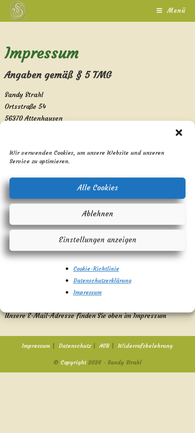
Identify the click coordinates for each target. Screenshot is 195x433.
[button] (180, 133)
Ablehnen (97, 213)
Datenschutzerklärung (102, 280)
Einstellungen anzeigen (97, 239)
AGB (104, 345)
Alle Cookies (98, 187)
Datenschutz (75, 345)
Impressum (87, 292)
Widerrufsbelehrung (145, 345)
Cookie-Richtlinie (96, 268)
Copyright (73, 362)
